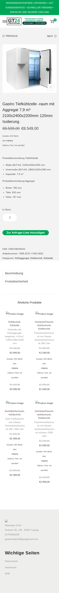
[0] (52, 21)
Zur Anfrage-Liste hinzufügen (26, 232)
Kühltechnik (36, 258)
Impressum (11, 567)
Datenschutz (11, 561)
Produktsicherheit (16, 281)
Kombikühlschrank (14, 411)
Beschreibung (14, 273)
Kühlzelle (48, 258)
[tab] (29, 273)
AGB (7, 573)
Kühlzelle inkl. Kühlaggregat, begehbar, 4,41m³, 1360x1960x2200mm (14, 336)
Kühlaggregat (22, 258)
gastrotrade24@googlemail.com (21, 539)
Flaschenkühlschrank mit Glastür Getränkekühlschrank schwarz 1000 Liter (44, 429)
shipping (9, 141)
